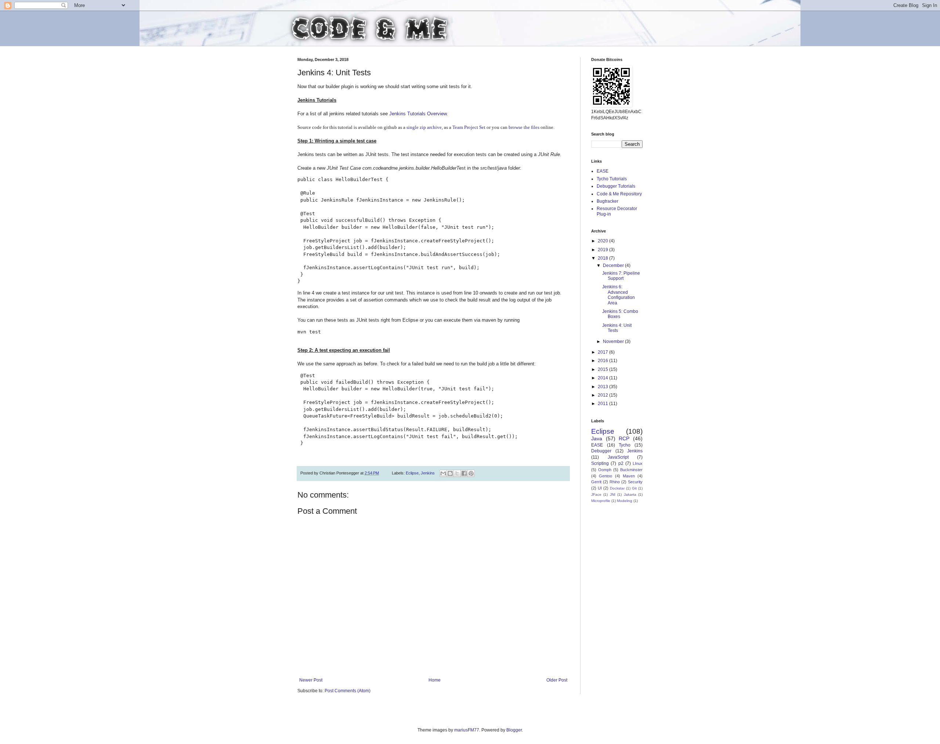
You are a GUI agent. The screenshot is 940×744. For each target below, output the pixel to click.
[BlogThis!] (450, 473)
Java (596, 438)
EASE (602, 171)
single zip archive (424, 127)
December (614, 265)
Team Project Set (468, 127)
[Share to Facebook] (464, 473)
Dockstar (617, 488)
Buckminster (631, 469)
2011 (603, 403)
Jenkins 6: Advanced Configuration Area (618, 294)
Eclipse (412, 473)
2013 (603, 386)
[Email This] (443, 473)
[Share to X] (457, 473)
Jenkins (428, 473)
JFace (596, 494)
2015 (603, 369)
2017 (603, 352)
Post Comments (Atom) (347, 690)
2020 (603, 240)
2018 (603, 258)
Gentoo (605, 476)
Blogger (514, 730)
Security (635, 482)
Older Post (556, 680)
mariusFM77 (466, 730)
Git (634, 488)
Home (435, 680)
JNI (612, 494)
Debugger (601, 451)
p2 (620, 463)
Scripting (600, 463)
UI (600, 488)
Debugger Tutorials (616, 186)
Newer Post (310, 680)
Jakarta (630, 494)
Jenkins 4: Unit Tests (617, 328)
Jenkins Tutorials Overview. (418, 113)
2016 (603, 360)
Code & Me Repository (619, 193)
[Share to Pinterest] (471, 473)
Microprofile (600, 501)
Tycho (624, 445)
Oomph (604, 469)
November (614, 341)
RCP (624, 438)
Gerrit (596, 482)
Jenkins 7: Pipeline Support (621, 276)
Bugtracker (607, 201)
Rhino (615, 482)
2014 (603, 377)
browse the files (524, 127)
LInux (638, 463)
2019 (603, 249)
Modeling (624, 501)
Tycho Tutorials (612, 178)
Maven (629, 476)
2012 (603, 395)
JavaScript (618, 457)
